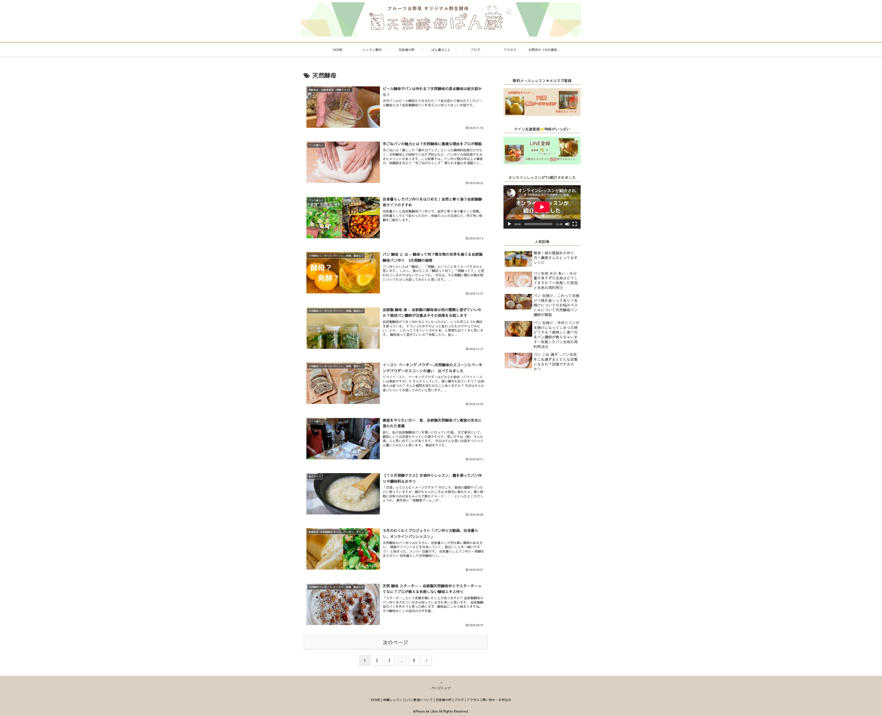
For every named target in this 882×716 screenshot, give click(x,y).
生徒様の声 (443, 699)
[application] (542, 207)
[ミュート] (567, 224)
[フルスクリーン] (574, 224)
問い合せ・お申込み (496, 699)
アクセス (473, 699)
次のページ (395, 642)
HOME (375, 699)
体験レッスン (392, 699)
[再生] (509, 224)
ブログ (459, 699)
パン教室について (420, 699)
